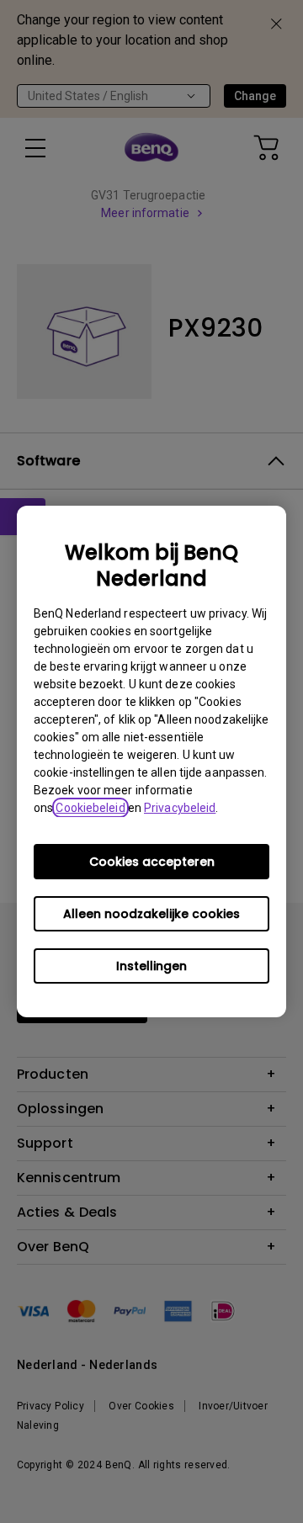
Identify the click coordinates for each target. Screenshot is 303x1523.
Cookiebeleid (90, 808)
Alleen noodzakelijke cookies (151, 913)
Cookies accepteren (152, 861)
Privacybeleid (179, 808)
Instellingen (151, 966)
